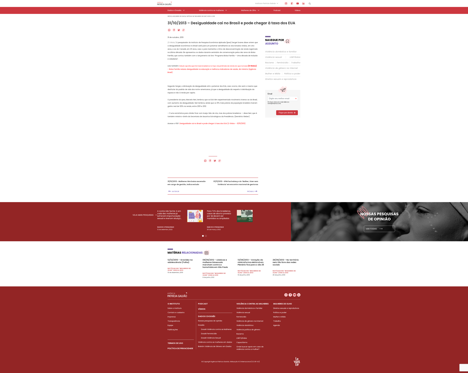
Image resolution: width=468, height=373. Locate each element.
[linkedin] (303, 3)
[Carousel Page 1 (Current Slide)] (203, 236)
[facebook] (291, 3)
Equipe (170, 325)
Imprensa (172, 317)
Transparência (174, 321)
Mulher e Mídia (272, 74)
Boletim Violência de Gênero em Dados (214, 346)
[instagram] (286, 3)
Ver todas (371, 228)
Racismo (269, 63)
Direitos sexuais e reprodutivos (280, 79)
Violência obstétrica (244, 325)
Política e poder (292, 74)
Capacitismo (241, 342)
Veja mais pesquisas (143, 215)
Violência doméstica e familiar (281, 52)
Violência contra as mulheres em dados (215, 342)
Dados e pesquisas (165, 227)
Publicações (173, 329)
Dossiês (201, 325)
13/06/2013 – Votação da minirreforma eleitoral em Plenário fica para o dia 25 (251, 262)
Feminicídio (282, 63)
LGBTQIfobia (241, 338)
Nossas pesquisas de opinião (210, 321)
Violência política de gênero (248, 329)
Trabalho (295, 63)
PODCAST (203, 303)
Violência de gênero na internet (281, 68)
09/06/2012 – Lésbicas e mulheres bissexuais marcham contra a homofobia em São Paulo (215, 263)
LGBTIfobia (295, 57)
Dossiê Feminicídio (209, 333)
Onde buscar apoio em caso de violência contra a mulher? (249, 347)
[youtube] (297, 3)
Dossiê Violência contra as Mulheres (216, 329)
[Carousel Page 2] (206, 236)
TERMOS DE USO (175, 343)
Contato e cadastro (176, 312)
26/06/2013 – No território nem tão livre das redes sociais (286, 262)
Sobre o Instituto (175, 308)
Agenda (276, 325)
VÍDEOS (201, 309)
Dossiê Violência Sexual (211, 338)
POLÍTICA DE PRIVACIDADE (180, 348)
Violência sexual (273, 57)
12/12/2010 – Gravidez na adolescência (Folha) (180, 261)
